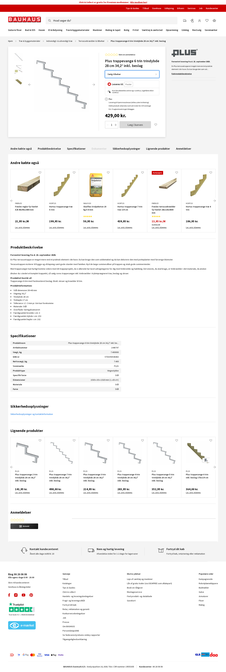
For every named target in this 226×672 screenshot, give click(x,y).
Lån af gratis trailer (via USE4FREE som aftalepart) (149, 583)
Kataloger (67, 583)
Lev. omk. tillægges (22, 227)
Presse (66, 622)
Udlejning (169, 8)
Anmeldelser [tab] (20, 512)
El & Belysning (55, 30)
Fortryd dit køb (69, 604)
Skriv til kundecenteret (18, 582)
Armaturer (203, 596)
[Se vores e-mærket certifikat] (22, 625)
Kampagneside (206, 579)
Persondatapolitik (71, 630)
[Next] (94, 85)
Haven (42, 30)
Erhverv (180, 8)
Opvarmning (172, 30)
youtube (23, 595)
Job (200, 8)
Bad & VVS (30, 30)
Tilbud (146, 8)
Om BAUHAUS (69, 626)
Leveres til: (117, 84)
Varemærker (211, 30)
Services (192, 8)
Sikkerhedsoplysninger (126, 148)
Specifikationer (76, 148)
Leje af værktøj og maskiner (140, 579)
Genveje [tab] (66, 573)
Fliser (201, 600)
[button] (24, 526)
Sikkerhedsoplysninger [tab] (29, 406)
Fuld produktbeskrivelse (182, 73)
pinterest (31, 595)
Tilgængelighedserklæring (75, 639)
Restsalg (196, 30)
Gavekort (131, 600)
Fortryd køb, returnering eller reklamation (186, 553)
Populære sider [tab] (206, 573)
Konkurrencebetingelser (74, 613)
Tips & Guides (132, 8)
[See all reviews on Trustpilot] (22, 607)
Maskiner (97, 30)
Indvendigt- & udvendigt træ (59, 41)
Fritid (136, 30)
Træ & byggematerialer (77, 30)
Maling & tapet (113, 30)
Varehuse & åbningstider (19, 587)
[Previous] (30, 85)
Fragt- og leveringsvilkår (74, 600)
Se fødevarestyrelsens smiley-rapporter (81, 635)
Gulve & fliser (15, 30)
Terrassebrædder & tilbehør (92, 41)
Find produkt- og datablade (139, 596)
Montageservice (134, 592)
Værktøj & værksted (152, 30)
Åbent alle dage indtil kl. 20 (42, 553)
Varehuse (156, 8)
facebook (9, 595)
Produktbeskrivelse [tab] (26, 247)
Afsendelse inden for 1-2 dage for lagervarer (117, 553)
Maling (202, 604)
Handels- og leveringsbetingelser (78, 596)
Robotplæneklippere (208, 583)
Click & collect (69, 592)
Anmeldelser (183, 148)
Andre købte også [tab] (24, 162)
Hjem (10, 41)
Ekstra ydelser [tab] (134, 573)
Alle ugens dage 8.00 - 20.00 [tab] (21, 575)
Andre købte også (21, 148)
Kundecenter (212, 8)
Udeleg (185, 30)
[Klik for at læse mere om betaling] (55, 655)
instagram (16, 595)
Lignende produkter (158, 148)
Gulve (201, 592)
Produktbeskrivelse (49, 148)
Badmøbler (204, 587)
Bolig (126, 30)
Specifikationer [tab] (23, 335)
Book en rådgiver (135, 587)
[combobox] (111, 20)
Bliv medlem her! (138, 2)
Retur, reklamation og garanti (76, 609)
